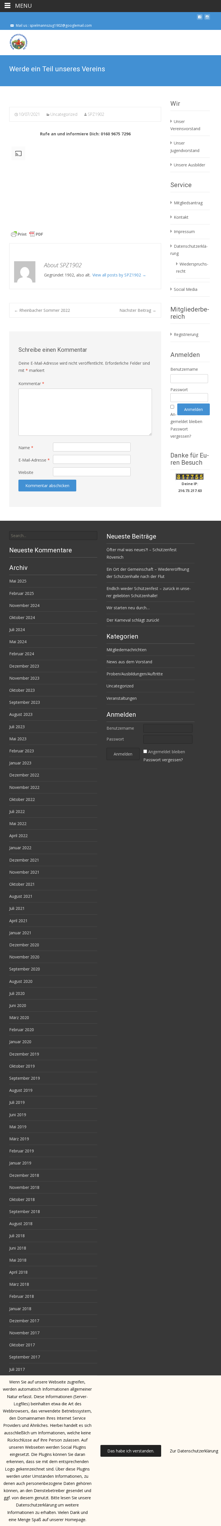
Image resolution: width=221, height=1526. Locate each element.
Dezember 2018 (24, 1175)
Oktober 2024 (22, 617)
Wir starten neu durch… (128, 607)
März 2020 (19, 1017)
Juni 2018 (17, 1248)
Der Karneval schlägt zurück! (132, 620)
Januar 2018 (20, 1308)
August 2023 (21, 714)
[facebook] (200, 19)
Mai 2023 (17, 738)
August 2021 (21, 896)
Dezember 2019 (24, 1054)
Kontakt (181, 217)
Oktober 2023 (22, 690)
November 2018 (24, 1187)
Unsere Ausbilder (189, 165)
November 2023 (24, 678)
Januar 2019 (20, 1163)
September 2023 (24, 702)
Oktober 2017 (22, 1345)
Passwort (179, 389)
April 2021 (18, 920)
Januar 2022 (20, 847)
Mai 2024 (17, 641)
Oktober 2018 (22, 1199)
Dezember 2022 (24, 775)
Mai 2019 (17, 1126)
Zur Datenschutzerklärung (194, 1451)
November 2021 (24, 872)
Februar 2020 (21, 1029)
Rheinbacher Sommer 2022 (42, 310)
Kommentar (31, 383)
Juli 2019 (17, 1102)
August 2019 (21, 1090)
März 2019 (19, 1138)
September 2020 (24, 969)
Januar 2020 (20, 1041)
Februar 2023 (21, 751)
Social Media (185, 289)
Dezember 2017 (24, 1320)
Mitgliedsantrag (188, 202)
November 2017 (24, 1332)
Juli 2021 (17, 908)
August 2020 (21, 981)
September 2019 (24, 1078)
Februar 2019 (21, 1151)
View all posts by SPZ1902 (119, 275)
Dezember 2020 (24, 944)
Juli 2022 (17, 811)
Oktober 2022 (22, 799)
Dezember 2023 (24, 666)
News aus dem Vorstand (129, 661)
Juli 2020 (17, 993)
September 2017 (24, 1357)
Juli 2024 (17, 629)
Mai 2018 (17, 1260)
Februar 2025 (21, 593)
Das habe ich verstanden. (130, 1451)
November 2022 (24, 787)
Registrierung (186, 334)
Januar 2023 (20, 763)
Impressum (184, 231)
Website (25, 472)
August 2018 (21, 1223)
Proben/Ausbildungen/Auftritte (134, 673)
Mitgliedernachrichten (126, 649)
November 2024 (24, 605)
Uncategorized (63, 114)
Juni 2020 (17, 1005)
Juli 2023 (17, 726)
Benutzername (184, 369)
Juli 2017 (17, 1369)
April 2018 (18, 1272)
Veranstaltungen (121, 698)
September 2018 (24, 1211)
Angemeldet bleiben (166, 751)
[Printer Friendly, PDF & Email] (27, 234)
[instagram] (207, 19)
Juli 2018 (17, 1235)
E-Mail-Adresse (34, 460)
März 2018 (19, 1284)
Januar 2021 (20, 932)
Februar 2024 (21, 653)
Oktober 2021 (22, 884)
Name (25, 447)
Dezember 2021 (24, 860)
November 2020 (24, 957)
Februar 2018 (21, 1296)
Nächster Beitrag (137, 310)
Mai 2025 (17, 581)
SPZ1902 (96, 114)
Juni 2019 (17, 1114)
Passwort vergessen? (163, 759)
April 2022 (18, 835)
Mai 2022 (17, 823)
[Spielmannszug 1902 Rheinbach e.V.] (14, 41)
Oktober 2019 (22, 1066)
